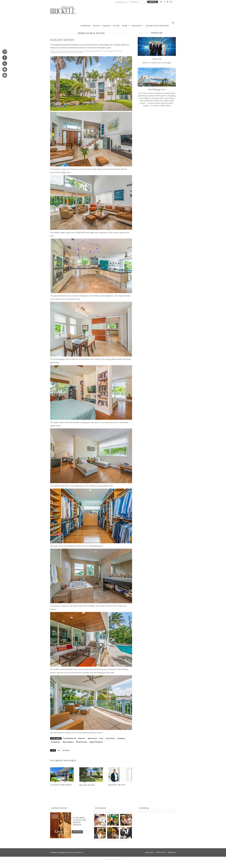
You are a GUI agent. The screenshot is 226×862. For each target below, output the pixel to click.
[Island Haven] (91, 775)
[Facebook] (167, 2)
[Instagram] (161, 2)
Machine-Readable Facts (113, 859)
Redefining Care (156, 89)
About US (172, 852)
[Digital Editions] (60, 838)
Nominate (86, 26)
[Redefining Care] (157, 77)
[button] (173, 23)
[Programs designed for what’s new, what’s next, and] (113, 820)
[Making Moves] (120, 775)
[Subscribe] (77, 832)
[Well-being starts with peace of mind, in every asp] (113, 833)
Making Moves (117, 785)
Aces (101, 738)
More (124, 26)
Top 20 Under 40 (69, 738)
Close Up (156, 59)
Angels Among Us (96, 742)
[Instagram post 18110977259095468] (126, 820)
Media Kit (149, 852)
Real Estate (92, 738)
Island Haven (87, 785)
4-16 (58, 750)
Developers (55, 742)
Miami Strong (81, 742)
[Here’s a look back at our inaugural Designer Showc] (126, 833)
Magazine (136, 26)
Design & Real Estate (76, 52)
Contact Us (160, 852)
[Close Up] (157, 46)
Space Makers (68, 742)
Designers (121, 738)
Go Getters (110, 738)
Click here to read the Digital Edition (79, 821)
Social (116, 26)
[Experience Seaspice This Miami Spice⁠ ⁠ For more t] (100, 820)
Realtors (81, 738)
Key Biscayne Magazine (157, 26)
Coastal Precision (61, 785)
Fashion (106, 26)
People (96, 26)
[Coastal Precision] (62, 775)
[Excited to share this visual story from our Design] (100, 833)
